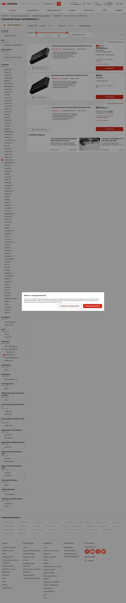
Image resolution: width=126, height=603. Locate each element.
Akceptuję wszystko (93, 306)
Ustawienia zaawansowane (69, 306)
